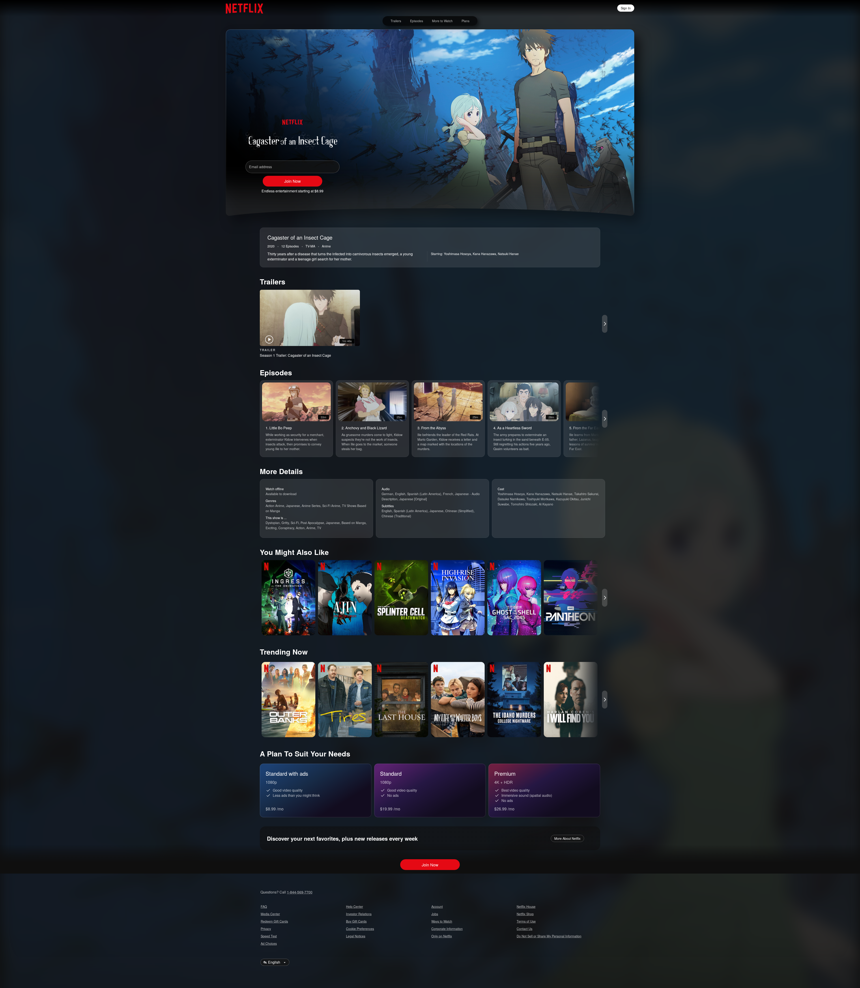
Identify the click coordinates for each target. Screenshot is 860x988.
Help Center (354, 906)
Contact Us (524, 928)
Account (437, 906)
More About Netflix (567, 838)
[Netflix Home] (242, 8)
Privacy (266, 928)
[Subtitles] (610, 189)
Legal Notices (355, 936)
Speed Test (269, 936)
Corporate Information (447, 928)
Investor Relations (359, 914)
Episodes (416, 21)
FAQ (264, 906)
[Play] (575, 189)
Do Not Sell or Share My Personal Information (549, 936)
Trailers (396, 21)
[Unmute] (586, 189)
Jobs (434, 914)
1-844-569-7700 (299, 892)
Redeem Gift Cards (274, 921)
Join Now (292, 181)
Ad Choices (269, 943)
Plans (465, 21)
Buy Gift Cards (356, 921)
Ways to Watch (441, 921)
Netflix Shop (525, 914)
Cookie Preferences (360, 928)
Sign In (626, 8)
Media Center (270, 914)
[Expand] (598, 189)
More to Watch (442, 21)
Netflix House (526, 906)
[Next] (604, 324)
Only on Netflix (441, 936)
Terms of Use (526, 921)
